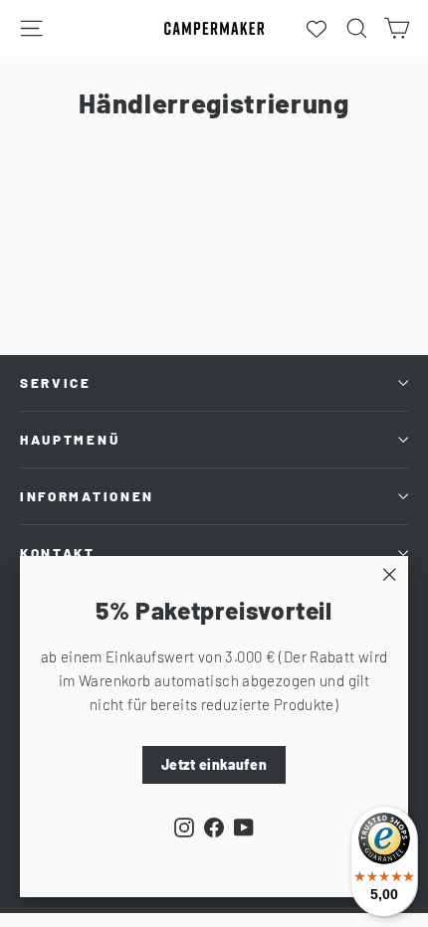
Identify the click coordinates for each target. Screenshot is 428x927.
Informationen (87, 496)
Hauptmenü (69, 440)
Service (56, 383)
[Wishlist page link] (316, 29)
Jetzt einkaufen (214, 764)
